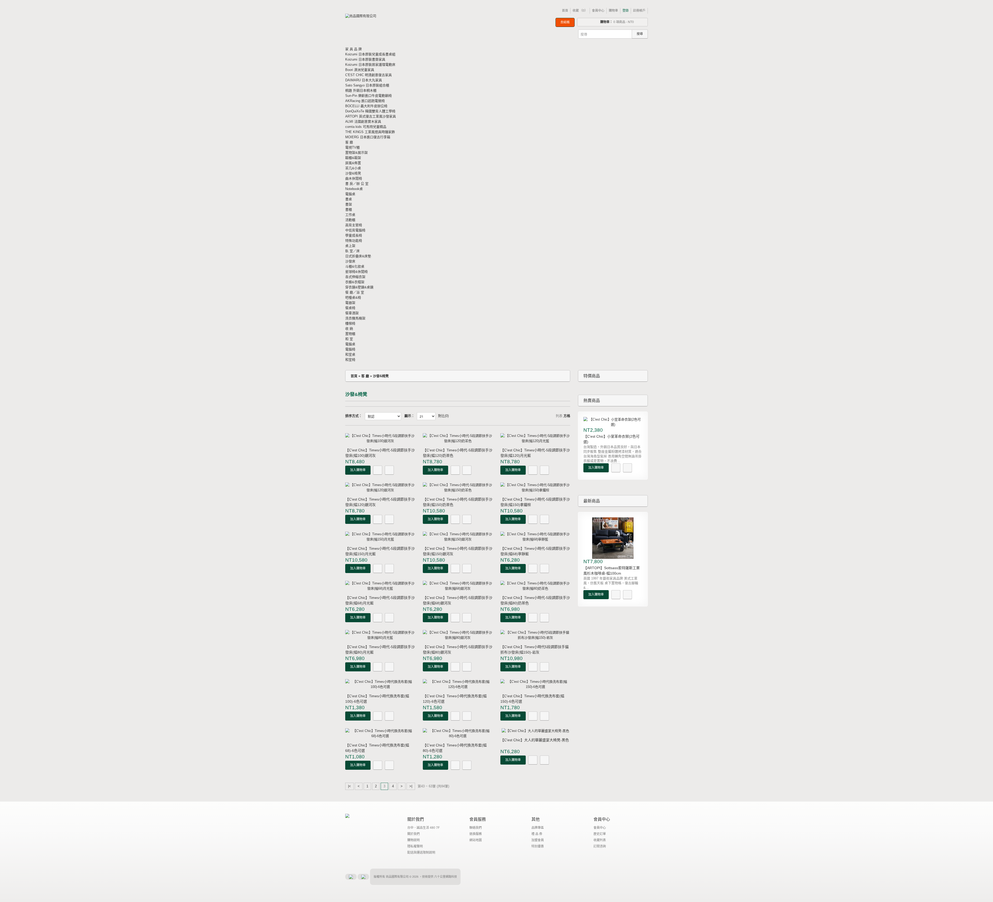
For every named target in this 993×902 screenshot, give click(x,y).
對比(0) (443, 416)
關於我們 (413, 834)
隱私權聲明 (415, 846)
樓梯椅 (350, 323)
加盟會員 (537, 840)
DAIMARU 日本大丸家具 (363, 80)
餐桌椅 (350, 308)
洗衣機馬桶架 (355, 318)
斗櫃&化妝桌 (354, 266)
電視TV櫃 (352, 147)
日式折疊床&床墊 (358, 256)
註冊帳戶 (639, 10)
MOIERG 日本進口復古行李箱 (367, 137)
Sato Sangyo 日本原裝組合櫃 (367, 85)
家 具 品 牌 (353, 49)
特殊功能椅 (353, 241)
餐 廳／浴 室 (354, 292)
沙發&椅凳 (353, 173)
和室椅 (350, 360)
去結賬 (565, 22)
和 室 (349, 339)
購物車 (613, 10)
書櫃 (348, 209)
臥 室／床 (352, 251)
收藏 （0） (580, 10)
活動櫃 (350, 220)
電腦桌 (350, 194)
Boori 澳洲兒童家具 (359, 70)
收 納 (349, 329)
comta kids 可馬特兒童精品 (365, 127)
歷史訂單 (599, 834)
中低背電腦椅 (355, 230)
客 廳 (349, 142)
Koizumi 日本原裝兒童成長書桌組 (370, 54)
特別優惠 (537, 846)
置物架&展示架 (356, 153)
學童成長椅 (353, 235)
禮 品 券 (536, 834)
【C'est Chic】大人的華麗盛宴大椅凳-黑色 (534, 740)
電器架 (350, 303)
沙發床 (350, 261)
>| (410, 786)
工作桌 (350, 215)
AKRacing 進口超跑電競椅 (365, 101)
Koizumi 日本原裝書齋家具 (365, 59)
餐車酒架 (352, 313)
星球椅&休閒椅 (356, 272)
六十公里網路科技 (445, 876)
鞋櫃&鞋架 (353, 158)
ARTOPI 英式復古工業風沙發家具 (370, 116)
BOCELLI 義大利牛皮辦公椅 (366, 106)
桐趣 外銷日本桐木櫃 (361, 90)
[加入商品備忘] (377, 470)
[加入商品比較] (389, 470)
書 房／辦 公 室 (356, 184)
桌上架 (350, 246)
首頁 (565, 10)
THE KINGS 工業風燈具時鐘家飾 (370, 132)
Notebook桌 (354, 189)
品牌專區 (537, 828)
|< (349, 786)
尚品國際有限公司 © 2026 (402, 876)
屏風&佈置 (353, 163)
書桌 (348, 199)
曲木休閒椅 (353, 178)
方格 (566, 416)
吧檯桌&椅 (353, 297)
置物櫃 (350, 334)
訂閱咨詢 (599, 846)
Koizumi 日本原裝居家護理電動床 (370, 65)
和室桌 (350, 354)
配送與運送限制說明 (421, 852)
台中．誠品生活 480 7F (423, 828)
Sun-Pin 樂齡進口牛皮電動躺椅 (368, 96)
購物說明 (413, 840)
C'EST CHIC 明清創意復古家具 (368, 75)
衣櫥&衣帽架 (354, 282)
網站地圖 (475, 840)
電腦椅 (350, 349)
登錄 (625, 10)
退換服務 (475, 834)
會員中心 (598, 10)
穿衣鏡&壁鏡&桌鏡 (359, 287)
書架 (348, 204)
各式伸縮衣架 (355, 277)
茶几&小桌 (353, 168)
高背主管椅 (353, 225)
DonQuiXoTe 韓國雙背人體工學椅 (370, 111)
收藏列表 (599, 840)
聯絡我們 (475, 828)
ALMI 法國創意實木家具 (363, 121)
